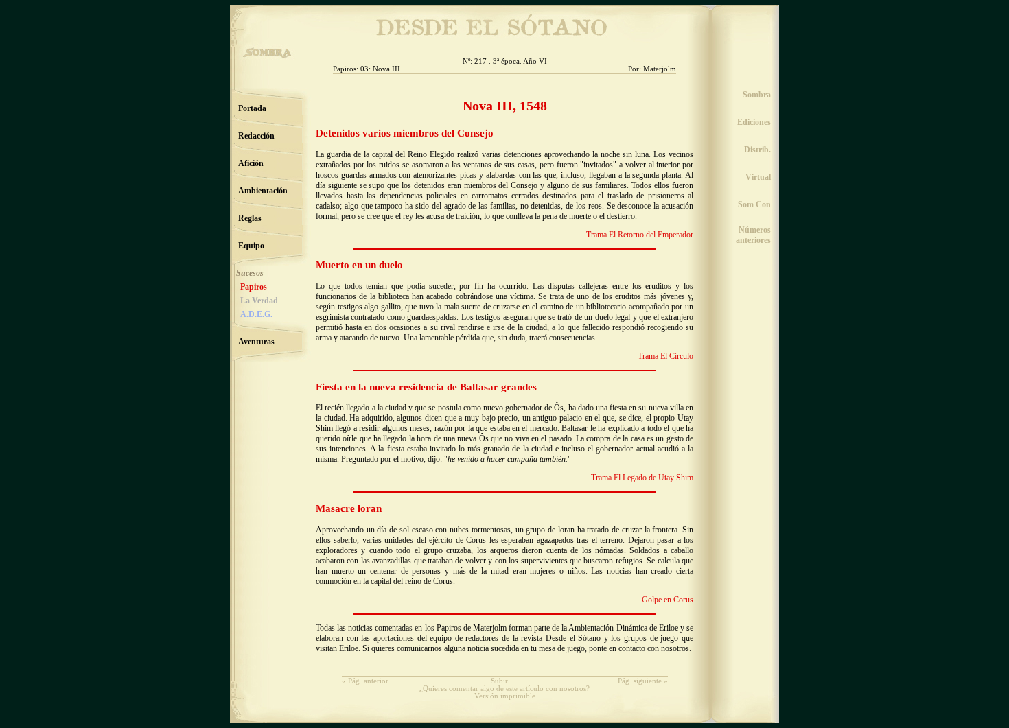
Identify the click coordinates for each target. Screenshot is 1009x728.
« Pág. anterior (365, 681)
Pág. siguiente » (643, 681)
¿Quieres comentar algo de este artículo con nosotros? (504, 688)
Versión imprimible (504, 696)
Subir (499, 681)
